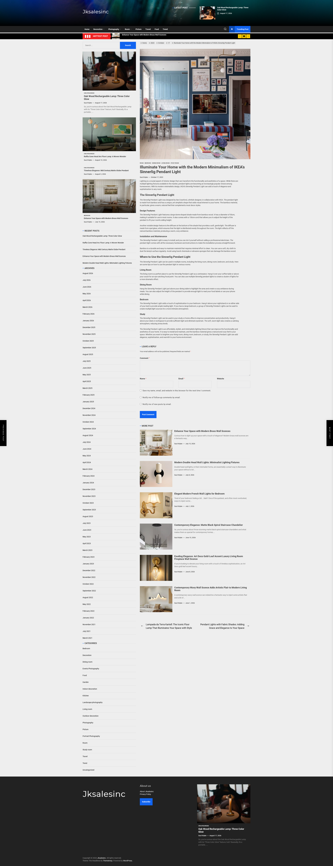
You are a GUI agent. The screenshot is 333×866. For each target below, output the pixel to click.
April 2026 (87, 300)
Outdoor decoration (90, 716)
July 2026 (87, 280)
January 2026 (88, 321)
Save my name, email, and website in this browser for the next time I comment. (177, 390)
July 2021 (87, 631)
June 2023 (87, 530)
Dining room (87, 662)
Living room (87, 709)
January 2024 (88, 483)
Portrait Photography (91, 736)
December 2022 (89, 570)
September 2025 (89, 348)
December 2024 (89, 408)
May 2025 (87, 375)
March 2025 (87, 388)
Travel (148, 29)
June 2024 (87, 449)
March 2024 (87, 469)
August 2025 (88, 354)
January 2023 (88, 564)
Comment (145, 358)
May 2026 (87, 294)
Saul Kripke (144, 177)
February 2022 (88, 611)
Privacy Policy (145, 794)
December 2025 (89, 327)
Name (143, 378)
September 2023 (89, 510)
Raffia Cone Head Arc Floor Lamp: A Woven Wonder (105, 156)
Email (181, 378)
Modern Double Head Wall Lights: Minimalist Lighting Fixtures (206, 462)
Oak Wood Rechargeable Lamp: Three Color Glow (102, 236)
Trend (165, 29)
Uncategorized (88, 770)
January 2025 (88, 402)
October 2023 (88, 503)
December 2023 (89, 489)
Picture (139, 29)
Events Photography (91, 669)
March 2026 (87, 307)
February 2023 (88, 557)
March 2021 (87, 638)
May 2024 (87, 456)
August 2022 (88, 597)
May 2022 (87, 604)
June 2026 (87, 287)
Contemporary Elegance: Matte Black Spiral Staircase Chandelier (208, 525)
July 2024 (87, 442)
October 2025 (88, 341)
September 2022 (89, 591)
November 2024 (89, 415)
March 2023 (87, 550)
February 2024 (88, 476)
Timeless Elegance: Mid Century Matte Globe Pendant (106, 170)
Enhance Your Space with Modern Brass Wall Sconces (202, 431)
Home (87, 29)
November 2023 (89, 496)
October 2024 (88, 422)
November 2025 (89, 334)
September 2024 (89, 429)
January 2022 (88, 618)
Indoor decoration (90, 689)
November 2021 (89, 624)
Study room (87, 750)
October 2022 (88, 584)
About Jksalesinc (147, 791)
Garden (86, 682)
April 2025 (87, 381)
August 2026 (88, 273)
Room (127, 29)
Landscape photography (93, 702)
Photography (113, 29)
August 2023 (88, 516)
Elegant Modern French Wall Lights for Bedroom (199, 493)
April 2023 (87, 543)
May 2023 (87, 537)
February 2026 (88, 314)
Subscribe (146, 802)
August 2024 (88, 435)
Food (157, 29)
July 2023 (87, 523)
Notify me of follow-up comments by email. (161, 397)
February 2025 (88, 395)
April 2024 (87, 462)
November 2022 (89, 577)
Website (220, 378)
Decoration (98, 29)
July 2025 (87, 361)
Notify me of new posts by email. (157, 404)
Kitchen (86, 696)
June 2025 (87, 368)
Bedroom (86, 648)
